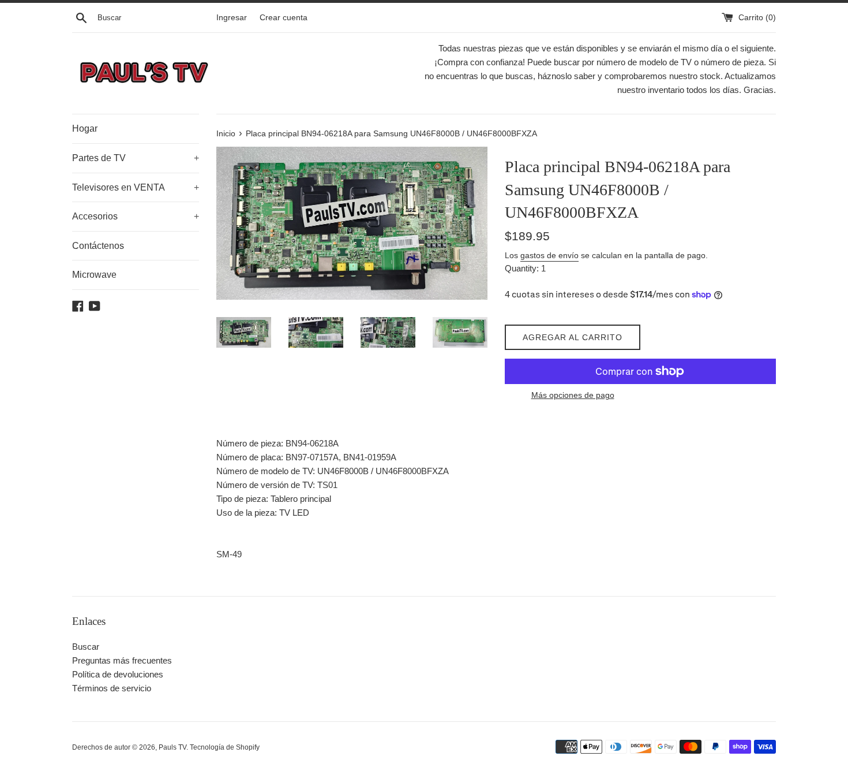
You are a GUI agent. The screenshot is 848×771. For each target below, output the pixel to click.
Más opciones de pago (572, 395)
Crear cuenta (283, 17)
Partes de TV (135, 158)
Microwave (94, 275)
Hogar (84, 128)
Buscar (85, 646)
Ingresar (231, 17)
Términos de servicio (111, 688)
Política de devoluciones (117, 674)
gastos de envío (549, 255)
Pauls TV (172, 747)
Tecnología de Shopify (225, 747)
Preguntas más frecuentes (122, 660)
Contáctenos (98, 246)
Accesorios (135, 216)
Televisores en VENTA (135, 187)
